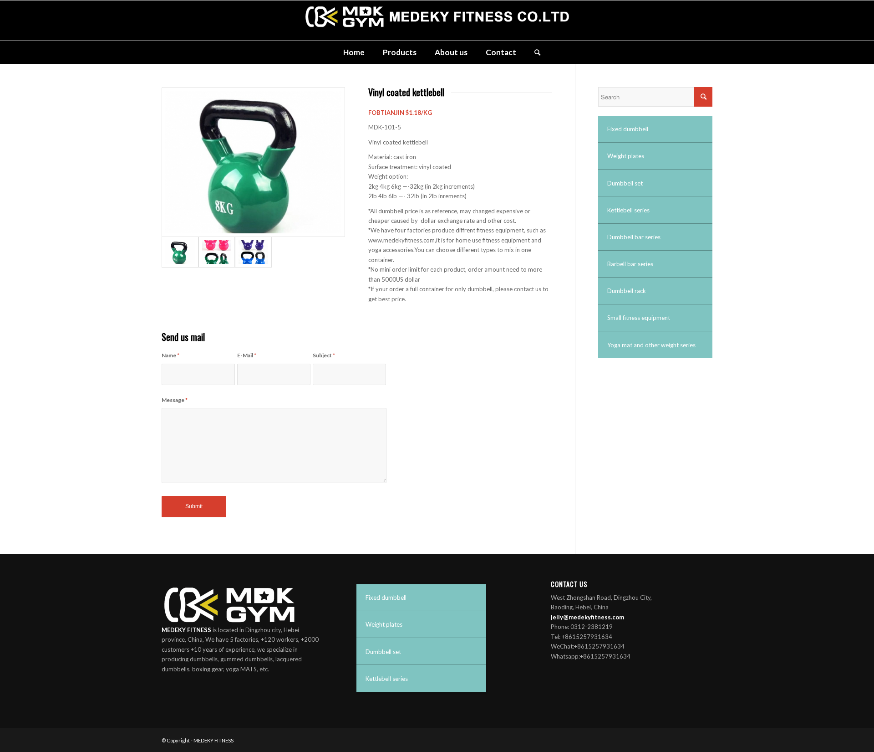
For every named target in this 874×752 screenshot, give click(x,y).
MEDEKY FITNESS (213, 740)
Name (170, 355)
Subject (324, 355)
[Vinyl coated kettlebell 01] (253, 162)
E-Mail (246, 355)
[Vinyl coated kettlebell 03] (253, 252)
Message (175, 400)
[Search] (532, 52)
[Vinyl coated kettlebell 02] (216, 252)
